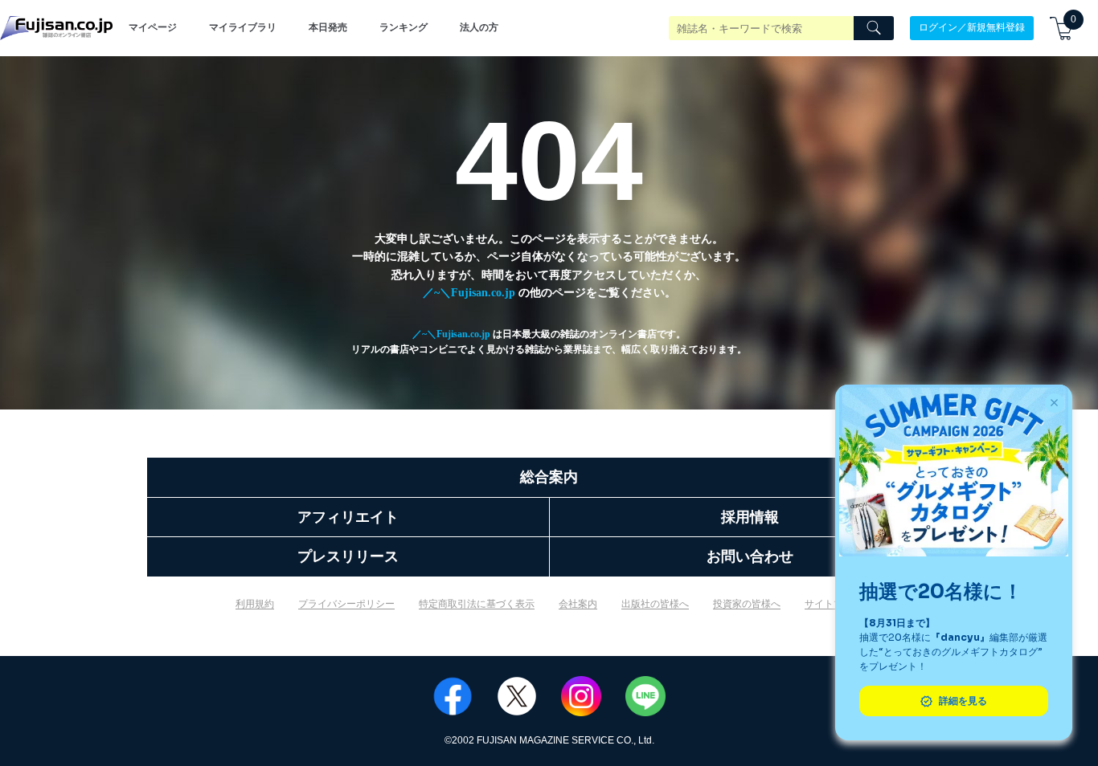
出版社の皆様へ (655, 603)
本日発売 (328, 27)
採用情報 (750, 517)
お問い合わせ (750, 556)
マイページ (153, 27)
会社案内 (578, 603)
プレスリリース (348, 556)
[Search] (874, 28)
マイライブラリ (243, 27)
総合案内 (549, 477)
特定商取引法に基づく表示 (477, 603)
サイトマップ (833, 603)
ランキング (403, 27)
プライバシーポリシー (346, 603)
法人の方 (479, 27)
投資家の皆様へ (746, 603)
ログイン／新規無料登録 (972, 27)
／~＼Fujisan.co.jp (469, 293)
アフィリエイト (348, 517)
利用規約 (255, 603)
